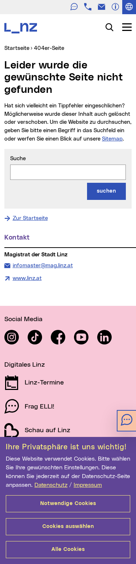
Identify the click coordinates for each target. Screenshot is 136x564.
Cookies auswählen (68, 526)
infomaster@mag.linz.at (42, 265)
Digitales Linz (24, 365)
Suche (18, 158)
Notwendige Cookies (68, 503)
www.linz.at (27, 278)
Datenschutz (50, 485)
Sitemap (112, 139)
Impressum (88, 485)
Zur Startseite (30, 218)
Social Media (23, 319)
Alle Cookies (68, 549)
